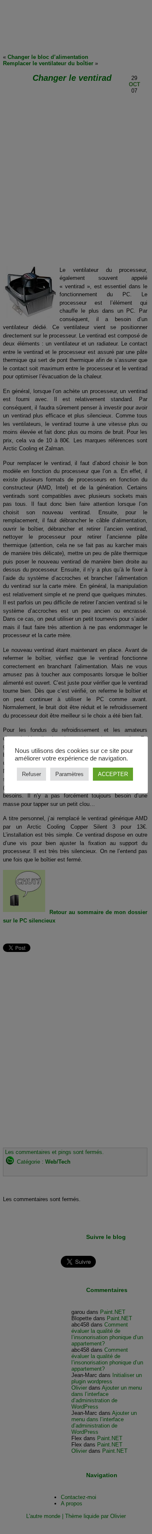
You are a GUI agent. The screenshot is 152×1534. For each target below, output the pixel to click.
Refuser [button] (31, 774)
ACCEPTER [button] (113, 774)
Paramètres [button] (69, 774)
